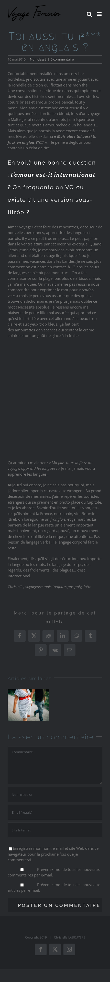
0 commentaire (62, 59)
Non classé (38, 59)
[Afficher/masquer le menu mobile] (99, 14)
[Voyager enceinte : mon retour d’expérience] (28, 705)
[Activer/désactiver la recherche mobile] (89, 14)
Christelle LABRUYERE (69, 937)
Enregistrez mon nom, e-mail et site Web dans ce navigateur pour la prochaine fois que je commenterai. (53, 854)
